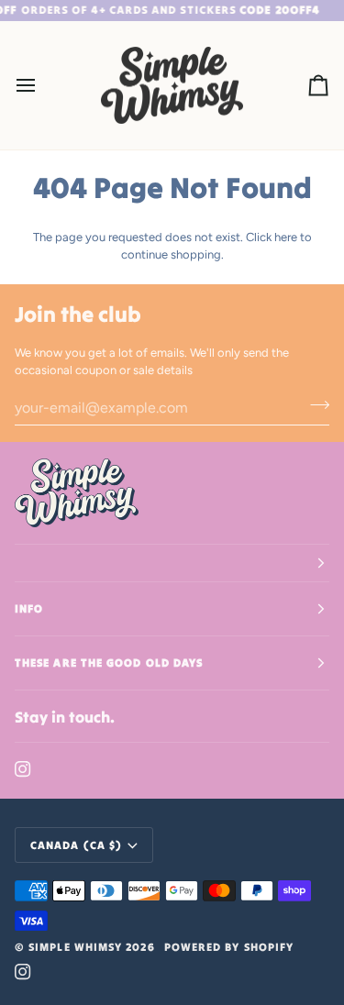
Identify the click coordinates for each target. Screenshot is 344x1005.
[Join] (314, 405)
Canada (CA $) (76, 845)
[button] (172, 563)
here (285, 237)
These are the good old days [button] (109, 662)
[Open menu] (42, 85)
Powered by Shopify (229, 947)
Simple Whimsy (75, 947)
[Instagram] (23, 769)
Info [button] (29, 608)
